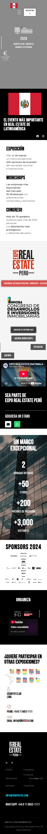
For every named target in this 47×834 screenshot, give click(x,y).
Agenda (39, 778)
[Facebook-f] (12, 763)
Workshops (11, 778)
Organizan (29, 785)
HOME (9, 769)
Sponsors (10, 785)
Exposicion (29, 769)
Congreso (28, 775)
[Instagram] (43, 136)
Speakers (33, 778)
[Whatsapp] (17, 424)
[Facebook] (37, 136)
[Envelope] (8, 424)
